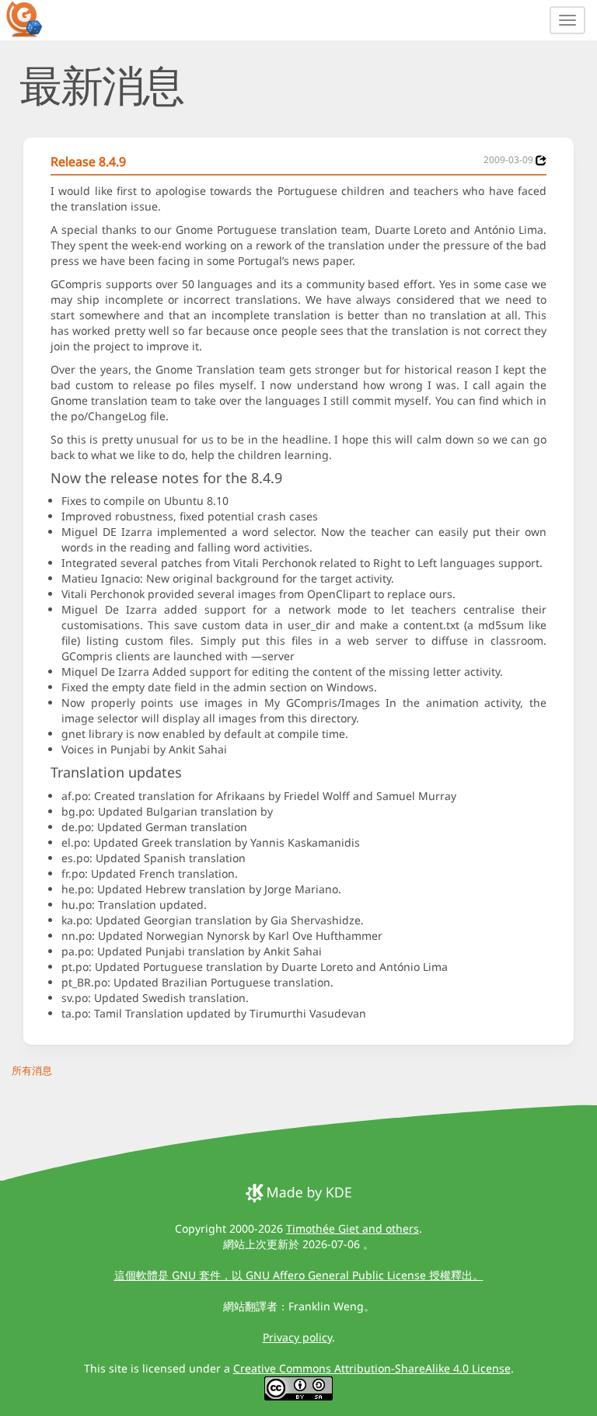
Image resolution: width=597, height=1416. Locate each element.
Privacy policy (297, 1337)
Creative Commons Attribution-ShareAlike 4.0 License (372, 1368)
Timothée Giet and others (352, 1228)
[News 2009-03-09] (541, 160)
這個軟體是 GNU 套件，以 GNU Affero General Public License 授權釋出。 (299, 1275)
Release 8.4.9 (88, 161)
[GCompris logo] (33, 18)
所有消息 (32, 1070)
